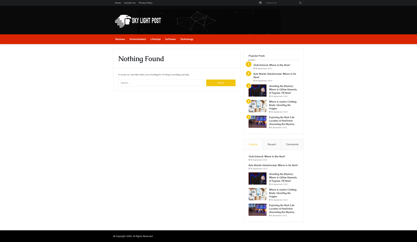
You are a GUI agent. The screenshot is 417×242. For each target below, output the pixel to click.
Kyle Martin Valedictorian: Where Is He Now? (273, 165)
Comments (292, 144)
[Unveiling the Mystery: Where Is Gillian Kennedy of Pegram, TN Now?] (257, 90)
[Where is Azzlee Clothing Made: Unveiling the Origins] (257, 106)
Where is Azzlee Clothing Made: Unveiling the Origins (282, 105)
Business (120, 39)
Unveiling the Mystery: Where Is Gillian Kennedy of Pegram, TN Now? (283, 89)
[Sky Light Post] (137, 21)
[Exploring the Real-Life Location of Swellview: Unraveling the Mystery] (257, 122)
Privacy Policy (145, 2)
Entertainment (138, 39)
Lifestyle (156, 39)
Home (118, 2)
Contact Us (130, 2)
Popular (253, 144)
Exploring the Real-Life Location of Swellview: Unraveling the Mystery (282, 121)
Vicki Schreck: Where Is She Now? (271, 65)
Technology (186, 39)
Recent (272, 144)
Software (170, 39)
